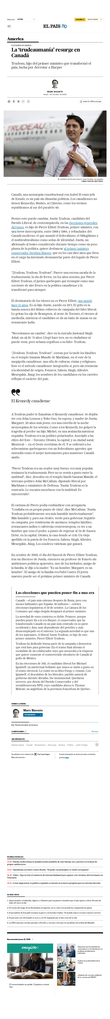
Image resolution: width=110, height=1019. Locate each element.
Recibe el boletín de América (26, 725)
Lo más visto (13, 895)
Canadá (29, 745)
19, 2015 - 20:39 (58, 94)
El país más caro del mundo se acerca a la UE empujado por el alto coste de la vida (43, 918)
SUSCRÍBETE (80, 19)
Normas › (95, 732)
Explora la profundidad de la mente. (89, 962)
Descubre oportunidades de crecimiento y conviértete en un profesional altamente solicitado (90, 950)
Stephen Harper (17, 745)
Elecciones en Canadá (21, 46)
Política (70, 745)
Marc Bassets (55, 91)
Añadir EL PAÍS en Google (92, 101)
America (15, 39)
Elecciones (52, 745)
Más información (18, 757)
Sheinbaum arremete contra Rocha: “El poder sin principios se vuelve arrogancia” (51, 870)
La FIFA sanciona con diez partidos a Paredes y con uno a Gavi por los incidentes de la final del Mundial (51, 923)
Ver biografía (29, 715)
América (61, 745)
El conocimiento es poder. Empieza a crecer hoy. (29, 985)
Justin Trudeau (82, 745)
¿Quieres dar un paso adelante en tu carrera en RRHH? (90, 976)
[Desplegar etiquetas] (97, 744)
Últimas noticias (15, 857)
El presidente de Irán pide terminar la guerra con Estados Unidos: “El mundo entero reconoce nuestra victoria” (55, 913)
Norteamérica (40, 745)
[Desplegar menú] (9, 26)
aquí (67, 757)
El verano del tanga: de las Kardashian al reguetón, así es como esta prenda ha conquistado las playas (50, 908)
